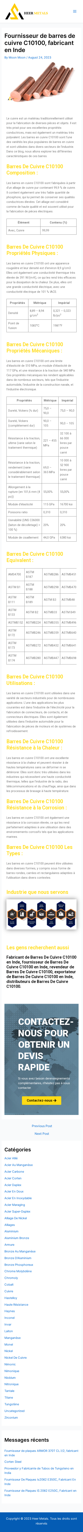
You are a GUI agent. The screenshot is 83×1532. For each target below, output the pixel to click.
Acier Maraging (14, 1205)
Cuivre (8, 1291)
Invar (7, 1324)
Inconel (9, 1318)
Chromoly (11, 1278)
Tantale (9, 1391)
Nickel (8, 1351)
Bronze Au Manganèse (19, 1251)
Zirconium (11, 1417)
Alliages (9, 1225)
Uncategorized (14, 1411)
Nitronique (11, 1384)
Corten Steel (12, 1462)
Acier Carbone (14, 1171)
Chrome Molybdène (18, 1271)
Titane (8, 1397)
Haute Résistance (16, 1304)
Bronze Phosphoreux (18, 1265)
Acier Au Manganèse (18, 1165)
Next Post (42, 1133)
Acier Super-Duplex (17, 1211)
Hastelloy (10, 1298)
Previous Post (42, 1126)
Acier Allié (11, 1158)
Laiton (8, 1331)
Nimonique (11, 1371)
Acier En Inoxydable (18, 1198)
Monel (8, 1344)
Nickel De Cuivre (15, 1358)
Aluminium (11, 1231)
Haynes (9, 1311)
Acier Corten (13, 1178)
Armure (9, 1245)
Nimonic (10, 1364)
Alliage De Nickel (15, 1218)
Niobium (10, 1378)
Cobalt (8, 1284)
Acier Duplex (12, 1185)
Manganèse (12, 1338)
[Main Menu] (75, 11)
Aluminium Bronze (16, 1238)
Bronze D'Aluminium (17, 1258)
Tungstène (11, 1404)
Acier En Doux (14, 1191)
